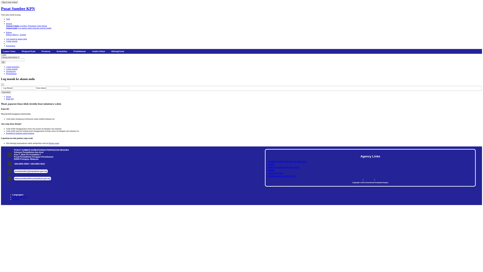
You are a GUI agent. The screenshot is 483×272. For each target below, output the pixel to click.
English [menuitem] (23, 35)
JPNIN (271, 165)
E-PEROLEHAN (275, 173)
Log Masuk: (8, 88)
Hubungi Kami (117, 51)
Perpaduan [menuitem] (32, 26)
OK (3, 62)
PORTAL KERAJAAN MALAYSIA (283, 167)
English (16, 199)
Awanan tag (11, 71)
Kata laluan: (41, 88)
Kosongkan (10, 46)
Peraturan (46, 51)
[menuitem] (12, 26)
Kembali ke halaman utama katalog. (20, 133)
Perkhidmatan (79, 51)
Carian (3, 55)
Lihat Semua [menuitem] (42, 26)
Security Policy (380, 179)
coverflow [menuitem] (23, 26)
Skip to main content (9, 2)
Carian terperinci (12, 67)
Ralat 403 (10, 99)
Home (8, 97)
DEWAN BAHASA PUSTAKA (281, 176)
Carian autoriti (11, 69)
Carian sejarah (11, 41)
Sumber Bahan (98, 51)
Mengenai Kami (28, 51)
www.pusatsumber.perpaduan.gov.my (32, 178)
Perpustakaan (11, 74)
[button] (8, 19)
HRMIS (271, 170)
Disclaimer (359, 179)
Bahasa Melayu (19, 197)
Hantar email (54, 143)
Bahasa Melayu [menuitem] (12, 35)
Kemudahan (62, 51)
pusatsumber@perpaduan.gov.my (31, 171)
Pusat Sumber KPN (18, 8)
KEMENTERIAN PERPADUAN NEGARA (287, 162)
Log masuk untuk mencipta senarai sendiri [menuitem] (34, 28)
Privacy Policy (369, 179)
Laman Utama (9, 51)
